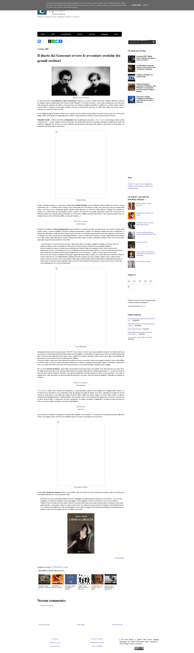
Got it (145, 5)
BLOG (116, 34)
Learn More (136, 5)
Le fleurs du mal (99, 120)
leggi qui (142, 306)
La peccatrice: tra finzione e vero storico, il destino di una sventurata (145, 253)
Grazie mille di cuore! (135, 329)
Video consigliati (97, 646)
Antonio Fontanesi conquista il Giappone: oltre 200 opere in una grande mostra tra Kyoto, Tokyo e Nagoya (146, 87)
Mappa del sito (55, 646)
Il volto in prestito (141, 242)
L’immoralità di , (46, 391)
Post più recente (44, 624)
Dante (147, 186)
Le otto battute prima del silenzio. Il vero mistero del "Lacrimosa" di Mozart (145, 67)
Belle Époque (139, 186)
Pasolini (130, 184)
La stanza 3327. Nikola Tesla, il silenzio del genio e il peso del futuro (146, 58)
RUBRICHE (104, 34)
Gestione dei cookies (97, 642)
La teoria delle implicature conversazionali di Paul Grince (146, 233)
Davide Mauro (119, 558)
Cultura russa (138, 184)
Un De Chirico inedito (143, 261)
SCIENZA (92, 34)
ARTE (53, 34)
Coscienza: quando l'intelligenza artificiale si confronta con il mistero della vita (145, 99)
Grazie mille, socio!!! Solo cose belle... (140, 337)
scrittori (65, 567)
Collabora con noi (55, 642)
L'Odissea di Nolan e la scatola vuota (144, 75)
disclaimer (153, 641)
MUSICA (80, 34)
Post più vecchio (117, 624)
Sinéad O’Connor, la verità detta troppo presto (144, 223)
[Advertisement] (86, 23)
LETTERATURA (66, 34)
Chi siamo (55, 639)
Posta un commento (46, 605)
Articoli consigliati (97, 639)
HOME (43, 34)
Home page (81, 624)
